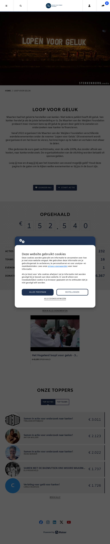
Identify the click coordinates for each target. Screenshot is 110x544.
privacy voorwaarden (57, 266)
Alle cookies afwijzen (55, 299)
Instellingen (72, 292)
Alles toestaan (37, 292)
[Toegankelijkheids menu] (107, 3)
